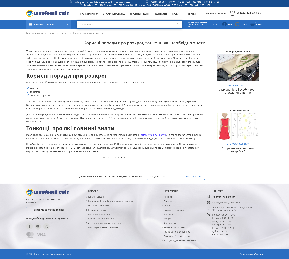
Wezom (259, 254)
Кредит (176, 13)
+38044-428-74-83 (211, 1)
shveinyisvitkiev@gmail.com (226, 203)
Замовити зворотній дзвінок (49, 210)
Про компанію (89, 13)
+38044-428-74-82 (193, 1)
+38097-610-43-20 (176, 1)
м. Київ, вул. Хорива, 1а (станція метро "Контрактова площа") (103, 1)
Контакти (161, 13)
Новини (191, 13)
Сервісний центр (140, 13)
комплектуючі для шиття (153, 134)
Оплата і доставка (114, 13)
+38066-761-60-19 (158, 1)
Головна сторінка (35, 33)
